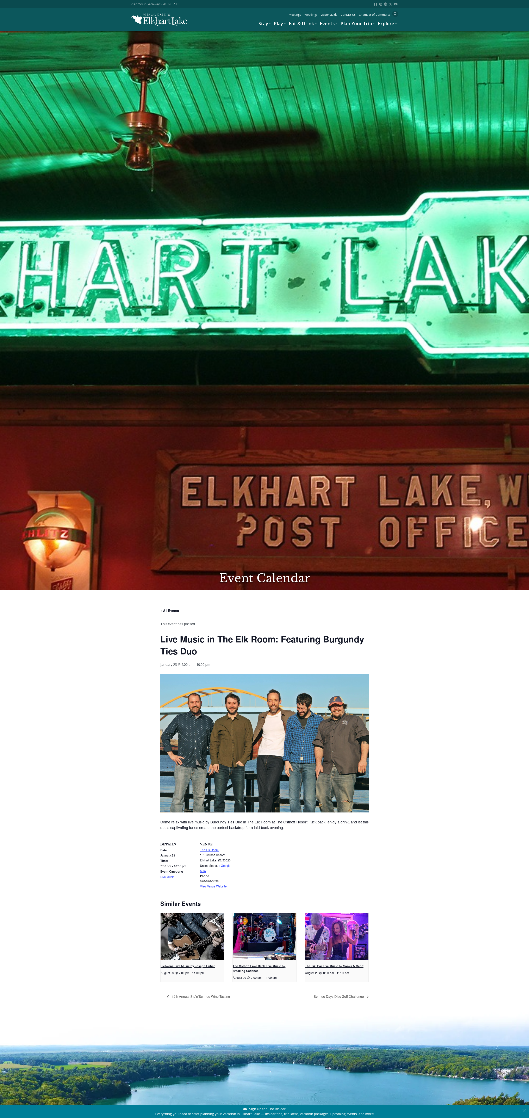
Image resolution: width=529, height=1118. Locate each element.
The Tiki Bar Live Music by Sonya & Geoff (334, 966)
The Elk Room (209, 850)
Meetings (295, 15)
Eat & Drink (301, 23)
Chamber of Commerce (375, 15)
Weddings (310, 15)
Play (278, 23)
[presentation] (192, 936)
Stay (263, 23)
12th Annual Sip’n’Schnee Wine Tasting (200, 996)
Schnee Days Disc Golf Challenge (339, 996)
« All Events (169, 610)
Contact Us (348, 15)
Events (327, 23)
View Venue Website (213, 886)
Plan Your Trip (356, 23)
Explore (386, 23)
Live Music (167, 877)
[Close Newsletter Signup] (524, 1110)
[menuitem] (264, 23)
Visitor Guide (329, 15)
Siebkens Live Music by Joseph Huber (188, 966)
